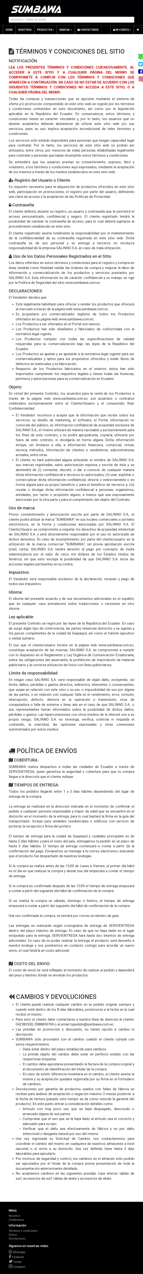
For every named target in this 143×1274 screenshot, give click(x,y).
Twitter (17, 1262)
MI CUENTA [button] (122, 29)
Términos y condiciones (23, 1230)
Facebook (17, 1257)
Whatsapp (18, 1252)
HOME (9, 29)
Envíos (13, 1234)
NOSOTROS (25, 29)
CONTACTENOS (89, 29)
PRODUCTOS (44, 29)
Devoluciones (17, 1238)
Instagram (18, 1266)
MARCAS (64, 29)
